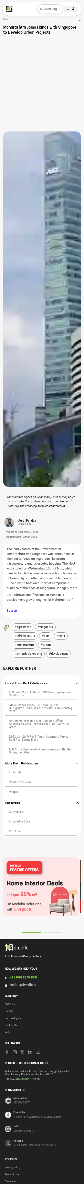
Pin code (15, 831)
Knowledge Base (19, 821)
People (13, 792)
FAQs (7, 1032)
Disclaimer (10, 1182)
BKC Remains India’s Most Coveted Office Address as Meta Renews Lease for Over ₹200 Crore (39, 724)
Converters (16, 812)
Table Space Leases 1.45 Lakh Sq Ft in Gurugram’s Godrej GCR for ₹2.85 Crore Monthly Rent (40, 708)
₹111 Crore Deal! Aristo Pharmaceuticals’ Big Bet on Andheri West (40, 751)
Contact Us (11, 1025)
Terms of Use (12, 1174)
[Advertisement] (42, 83)
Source (12, 610)
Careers (9, 1011)
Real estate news (20, 782)
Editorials (15, 772)
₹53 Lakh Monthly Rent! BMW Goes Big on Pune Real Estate (40, 694)
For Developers (13, 1018)
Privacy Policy (12, 1167)
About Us (10, 1004)
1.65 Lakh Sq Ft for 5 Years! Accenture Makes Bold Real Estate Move (38, 738)
